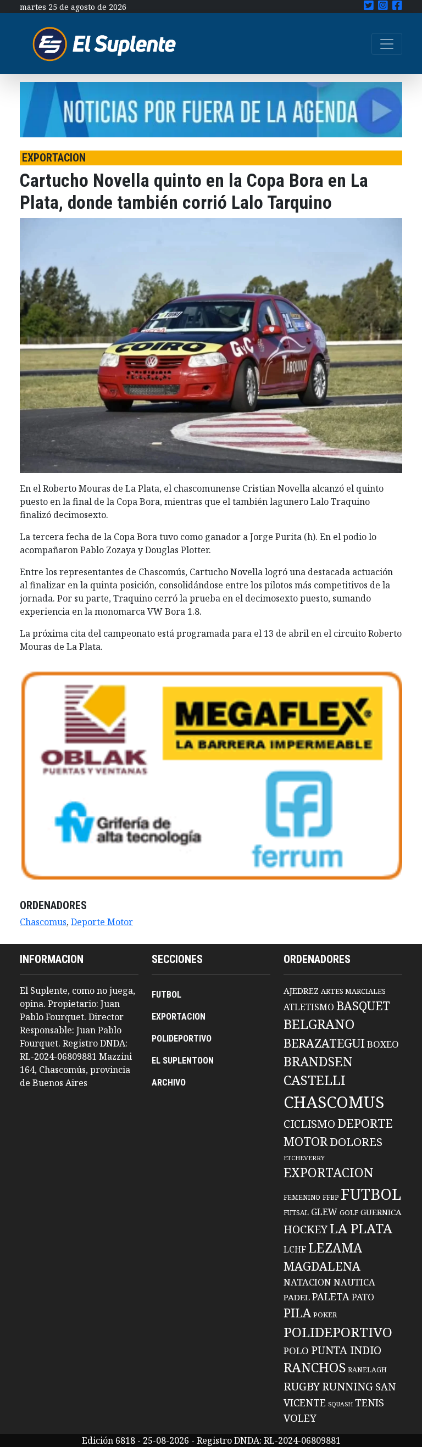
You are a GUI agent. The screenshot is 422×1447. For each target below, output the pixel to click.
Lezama (335, 1247)
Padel (297, 1297)
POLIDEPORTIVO (182, 1038)
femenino (302, 1197)
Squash (340, 1404)
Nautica (354, 1282)
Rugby (302, 1386)
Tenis (369, 1402)
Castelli (315, 1080)
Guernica (380, 1211)
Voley (300, 1417)
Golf (349, 1212)
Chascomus (43, 922)
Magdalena (322, 1266)
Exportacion (329, 1172)
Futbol (371, 1193)
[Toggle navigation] (386, 44)
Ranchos (315, 1367)
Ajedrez (301, 990)
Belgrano (319, 1024)
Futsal (296, 1212)
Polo (296, 1350)
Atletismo (309, 1007)
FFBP (330, 1197)
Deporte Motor (102, 922)
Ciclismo (309, 1123)
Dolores (356, 1141)
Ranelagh (367, 1369)
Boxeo (383, 1044)
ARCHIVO (169, 1082)
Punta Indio (346, 1350)
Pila (297, 1313)
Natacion (307, 1282)
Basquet (363, 1006)
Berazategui (324, 1043)
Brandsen (318, 1061)
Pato (363, 1297)
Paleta (330, 1296)
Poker (325, 1315)
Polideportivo (338, 1332)
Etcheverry (304, 1158)
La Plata (361, 1228)
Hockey (305, 1229)
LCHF (295, 1249)
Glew (324, 1212)
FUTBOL (166, 994)
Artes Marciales (353, 991)
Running (347, 1386)
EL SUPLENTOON (183, 1060)
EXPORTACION (179, 1016)
